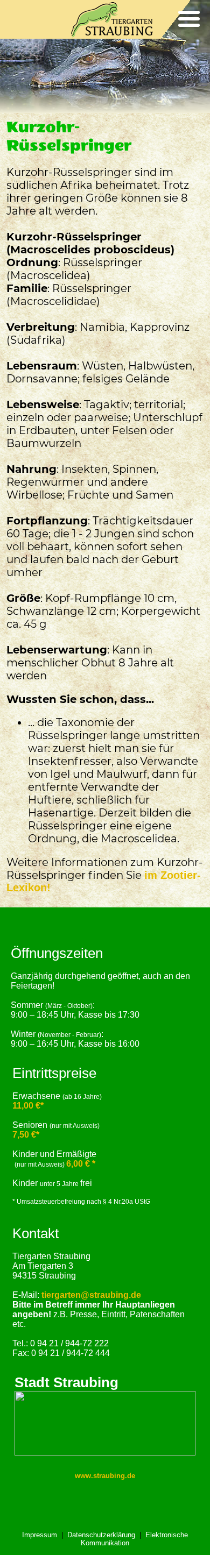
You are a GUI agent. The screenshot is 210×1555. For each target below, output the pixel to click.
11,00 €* (28, 1105)
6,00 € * (80, 1163)
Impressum (39, 1535)
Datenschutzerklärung (101, 1535)
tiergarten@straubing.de (91, 1295)
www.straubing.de (105, 1476)
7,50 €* (25, 1134)
